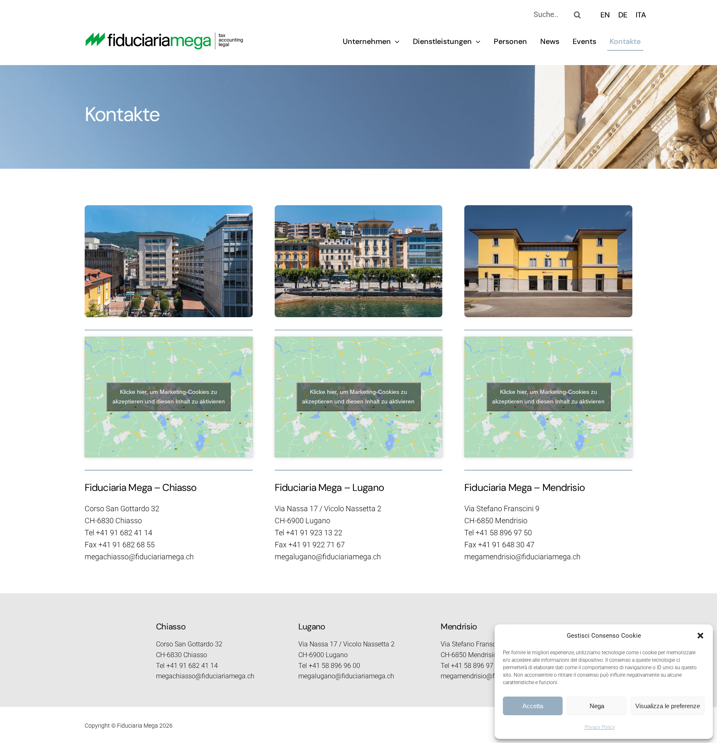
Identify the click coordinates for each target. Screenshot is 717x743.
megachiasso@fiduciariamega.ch (139, 556)
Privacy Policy (600, 727)
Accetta (532, 705)
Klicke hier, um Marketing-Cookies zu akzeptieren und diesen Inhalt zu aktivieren (168, 396)
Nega (597, 705)
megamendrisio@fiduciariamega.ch (522, 556)
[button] (700, 635)
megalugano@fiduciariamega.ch (328, 556)
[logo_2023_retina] (164, 36)
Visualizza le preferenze (667, 705)
